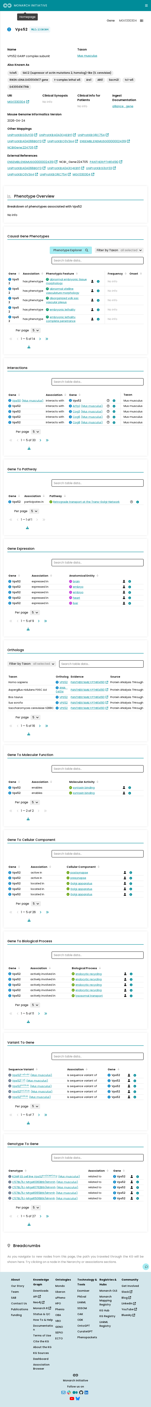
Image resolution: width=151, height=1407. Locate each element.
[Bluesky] (78, 1398)
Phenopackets (87, 1337)
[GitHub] (81, 1392)
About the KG (42, 1347)
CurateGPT (85, 1331)
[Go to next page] (39, 339)
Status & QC (41, 1314)
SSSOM (82, 1308)
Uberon (60, 1292)
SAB (13, 1298)
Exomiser (83, 1291)
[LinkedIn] (86, 1392)
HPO (58, 1303)
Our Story (17, 1286)
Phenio (59, 1309)
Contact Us (19, 1303)
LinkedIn (127, 1303)
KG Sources (41, 1353)
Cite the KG (41, 1341)
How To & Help (43, 1320)
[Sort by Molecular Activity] (97, 781)
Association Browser (41, 1367)
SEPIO (59, 1332)
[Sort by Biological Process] (99, 968)
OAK (80, 1314)
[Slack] (69, 1392)
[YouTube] (72, 1398)
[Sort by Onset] (140, 273)
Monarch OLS (108, 1291)
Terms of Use (42, 1335)
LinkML (81, 1302)
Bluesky (127, 1315)
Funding (16, 1315)
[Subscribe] (63, 1392)
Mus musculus (87, 56)
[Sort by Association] (41, 273)
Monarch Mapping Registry (105, 1300)
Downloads (40, 1291)
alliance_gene (122, 106)
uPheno (60, 1298)
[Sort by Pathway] (64, 496)
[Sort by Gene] (18, 273)
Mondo (60, 1286)
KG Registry (107, 1316)
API (35, 1296)
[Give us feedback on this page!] (146, 1266)
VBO (58, 1321)
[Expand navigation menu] (146, 5)
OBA (58, 1315)
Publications (19, 1309)
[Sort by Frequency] (125, 273)
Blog (125, 1298)
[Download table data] (28, 347)
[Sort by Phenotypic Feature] (76, 273)
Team (15, 1292)
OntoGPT (83, 1326)
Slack (126, 1292)
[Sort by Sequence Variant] (36, 1069)
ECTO (59, 1338)
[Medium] (75, 1392)
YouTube (128, 1309)
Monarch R (40, 1308)
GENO (59, 1327)
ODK (80, 1320)
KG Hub (104, 1310)
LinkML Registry (105, 1324)
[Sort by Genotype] (25, 1170)
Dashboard (40, 1359)
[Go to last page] (46, 339)
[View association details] (97, 281)
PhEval (81, 1296)
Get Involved (130, 1286)
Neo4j (37, 1302)
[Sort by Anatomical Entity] (97, 575)
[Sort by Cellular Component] (98, 866)
